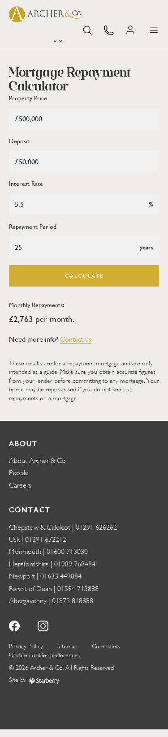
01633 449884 (61, 576)
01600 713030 (67, 552)
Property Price (28, 98)
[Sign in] (131, 30)
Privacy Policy (26, 646)
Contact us (75, 339)
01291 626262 (96, 527)
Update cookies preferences (44, 655)
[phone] (108, 29)
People (19, 473)
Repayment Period (32, 227)
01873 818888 (72, 601)
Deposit (19, 141)
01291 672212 (45, 540)
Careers (20, 485)
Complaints (106, 646)
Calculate (84, 276)
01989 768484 (74, 564)
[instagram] (43, 625)
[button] (153, 30)
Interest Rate (26, 184)
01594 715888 (78, 589)
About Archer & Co (37, 461)
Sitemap (67, 646)
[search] (87, 29)
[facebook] (14, 625)
